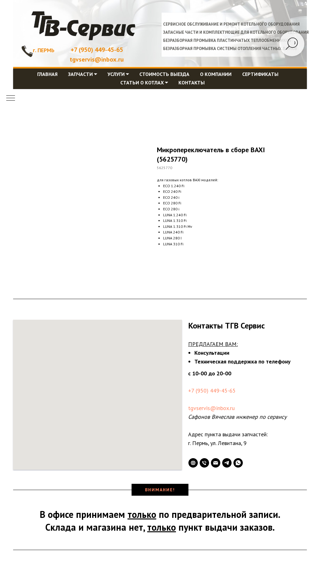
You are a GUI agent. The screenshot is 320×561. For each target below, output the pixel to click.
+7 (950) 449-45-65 (97, 50)
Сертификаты (260, 74)
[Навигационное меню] (10, 98)
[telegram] (227, 463)
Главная (47, 74)
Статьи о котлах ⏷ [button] (144, 82)
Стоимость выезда (164, 74)
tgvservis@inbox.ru (211, 408)
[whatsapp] (238, 463)
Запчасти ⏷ (82, 74)
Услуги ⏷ (118, 74)
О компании (216, 74)
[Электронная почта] (215, 463)
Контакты (191, 82)
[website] (193, 463)
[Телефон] (204, 463)
